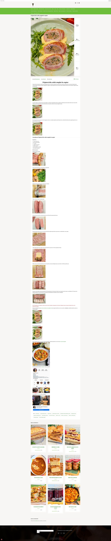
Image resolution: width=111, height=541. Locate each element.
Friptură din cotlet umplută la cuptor (65, 413)
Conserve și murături (62, 8)
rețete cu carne (58, 415)
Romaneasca (38, 79)
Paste (55, 8)
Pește (57, 8)
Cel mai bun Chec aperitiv (38, 506)
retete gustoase (36, 417)
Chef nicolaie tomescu (43, 413)
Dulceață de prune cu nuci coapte (55, 507)
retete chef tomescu (52, 415)
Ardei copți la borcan (72, 477)
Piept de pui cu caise (72, 506)
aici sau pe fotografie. (63, 341)
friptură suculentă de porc (37, 415)
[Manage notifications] (1, 539)
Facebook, (38, 394)
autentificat (36, 520)
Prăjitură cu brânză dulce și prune (72, 448)
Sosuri (32, 13)
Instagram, (42, 366)
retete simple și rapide (42, 417)
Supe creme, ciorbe (48, 8)
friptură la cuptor (73, 413)
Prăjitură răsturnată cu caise (55, 477)
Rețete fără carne (41, 8)
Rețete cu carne (36, 8)
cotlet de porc (49, 413)
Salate (53, 8)
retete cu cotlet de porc (72, 415)
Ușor (51, 79)
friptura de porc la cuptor (56, 413)
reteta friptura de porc (45, 415)
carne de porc (37, 413)
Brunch (44, 79)
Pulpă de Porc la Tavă (38, 477)
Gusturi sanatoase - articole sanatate (58, 539)
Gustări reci (68, 8)
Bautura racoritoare (37, 13)
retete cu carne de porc (64, 415)
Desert (32, 8)
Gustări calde (73, 8)
